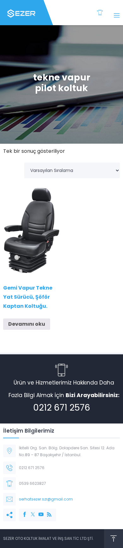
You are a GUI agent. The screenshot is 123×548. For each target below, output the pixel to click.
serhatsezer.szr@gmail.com (46, 499)
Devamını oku (26, 324)
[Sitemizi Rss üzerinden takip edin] (46, 511)
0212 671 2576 (61, 407)
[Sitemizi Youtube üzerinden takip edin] (37, 511)
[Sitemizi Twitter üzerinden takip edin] (29, 511)
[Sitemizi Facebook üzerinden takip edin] (21, 511)
